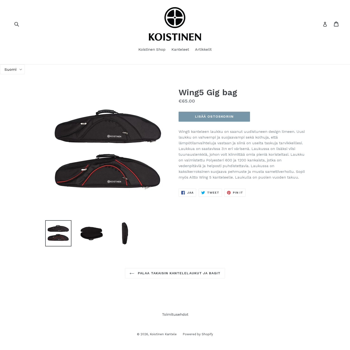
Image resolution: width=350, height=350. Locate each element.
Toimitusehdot (175, 314)
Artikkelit (203, 49)
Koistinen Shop (151, 49)
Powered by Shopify (198, 334)
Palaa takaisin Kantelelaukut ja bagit (179, 273)
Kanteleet (180, 49)
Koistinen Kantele (163, 334)
